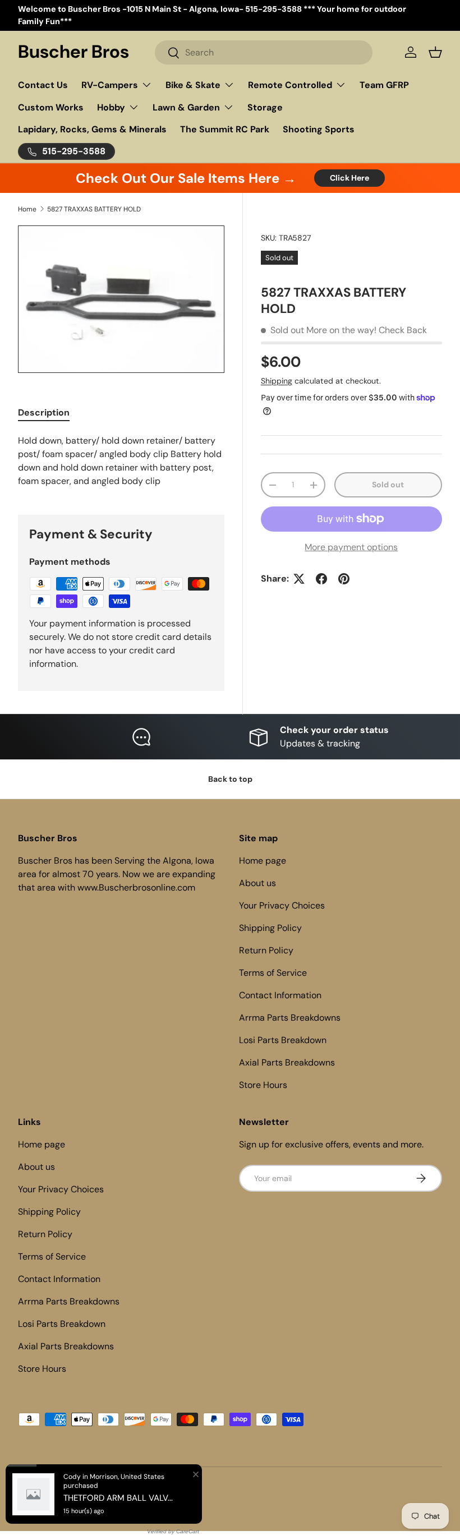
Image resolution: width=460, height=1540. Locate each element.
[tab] (44, 412)
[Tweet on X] (299, 579)
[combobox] (264, 52)
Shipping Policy (270, 928)
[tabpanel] (121, 461)
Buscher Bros (64, 1490)
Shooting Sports (319, 129)
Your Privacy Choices (282, 905)
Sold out (388, 484)
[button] (435, 52)
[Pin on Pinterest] (344, 579)
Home (27, 209)
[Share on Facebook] (321, 579)
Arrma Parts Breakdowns (290, 1017)
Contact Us (43, 85)
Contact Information (280, 995)
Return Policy (266, 950)
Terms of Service (273, 973)
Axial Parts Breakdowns (287, 1062)
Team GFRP (384, 85)
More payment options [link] (351, 547)
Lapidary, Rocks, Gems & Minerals (92, 129)
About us (257, 883)
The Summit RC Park (224, 129)
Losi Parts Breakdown (282, 1040)
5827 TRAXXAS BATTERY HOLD (94, 209)
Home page (262, 860)
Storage (265, 107)
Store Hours (263, 1085)
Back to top (230, 779)
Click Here (349, 178)
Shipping (276, 381)
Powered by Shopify (120, 1490)
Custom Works (51, 107)
